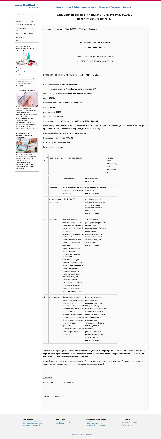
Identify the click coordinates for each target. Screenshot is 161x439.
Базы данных (27, 419)
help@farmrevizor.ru (132, 422)
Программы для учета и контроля (25, 29)
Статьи (68, 7)
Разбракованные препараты (32, 424)
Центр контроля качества (96, 426)
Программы (115, 7)
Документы (103, 7)
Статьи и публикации (94, 424)
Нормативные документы (25, 25)
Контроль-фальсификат (65, 422)
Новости (59, 7)
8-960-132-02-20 (131, 425)
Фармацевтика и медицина (98, 419)
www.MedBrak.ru (27, 6)
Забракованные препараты (85, 7)
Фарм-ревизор (21, 37)
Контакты (127, 7)
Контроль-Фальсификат (25, 34)
